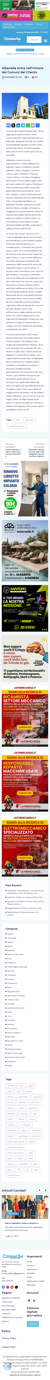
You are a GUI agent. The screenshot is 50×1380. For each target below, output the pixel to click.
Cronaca (10, 979)
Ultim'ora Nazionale (15, 954)
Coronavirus (12, 983)
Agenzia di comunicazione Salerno (25, 1375)
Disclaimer (18, 24)
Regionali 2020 (13, 991)
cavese (29, 1091)
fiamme (10, 1108)
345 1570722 (7, 1281)
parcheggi (23, 1136)
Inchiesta (11, 950)
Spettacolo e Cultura (16, 995)
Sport (9, 987)
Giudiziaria (11, 1061)
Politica (10, 934)
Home (29, 1261)
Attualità (11, 1004)
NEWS (21, 1119)
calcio (30, 1085)
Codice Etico (7, 1302)
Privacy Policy (9, 1338)
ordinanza (11, 1130)
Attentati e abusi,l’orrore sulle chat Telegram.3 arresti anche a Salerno (36, 453)
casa (9, 1091)
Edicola (33, 1324)
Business (10, 1024)
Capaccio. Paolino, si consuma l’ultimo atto (25, 897)
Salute (9, 1065)
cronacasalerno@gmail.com (12, 1273)
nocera (32, 1119)
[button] (45, 41)
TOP (18, 420)
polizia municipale (15, 1147)
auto (21, 1085)
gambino (11, 1113)
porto (31, 1153)
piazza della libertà (15, 1141)
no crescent (25, 1125)
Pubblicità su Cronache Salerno (12, 1319)
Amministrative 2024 (16, 1057)
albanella (29, 420)
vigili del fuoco (13, 1175)
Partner (39, 24)
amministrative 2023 (16, 1008)
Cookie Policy (9, 1347)
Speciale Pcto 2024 (15, 1041)
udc (27, 1169)
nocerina (11, 1125)
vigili (36, 1169)
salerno (10, 1164)
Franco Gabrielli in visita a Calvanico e (22, 1223)
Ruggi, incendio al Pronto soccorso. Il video (25, 54)
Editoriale (11, 1037)
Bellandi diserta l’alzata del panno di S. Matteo (23, 913)
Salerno (10, 942)
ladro (35, 1113)
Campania (11, 975)
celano (10, 1097)
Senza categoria (14, 1033)
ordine (24, 1130)
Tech (9, 1016)
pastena (36, 1136)
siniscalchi (23, 1164)
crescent (37, 1097)
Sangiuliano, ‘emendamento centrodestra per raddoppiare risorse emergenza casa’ (25, 891)
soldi (35, 1164)
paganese (36, 1130)
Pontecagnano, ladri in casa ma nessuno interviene (13, 453)
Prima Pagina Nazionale (17, 967)
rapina (20, 1158)
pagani (10, 1136)
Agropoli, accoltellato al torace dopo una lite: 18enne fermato (26, 902)
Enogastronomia (14, 1049)
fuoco (21, 1108)
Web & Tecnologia (14, 1053)
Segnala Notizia (9, 27)
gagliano (33, 1108)
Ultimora (10, 971)
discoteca (35, 1102)
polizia (32, 1141)
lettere (10, 1119)
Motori (10, 946)
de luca (10, 1102)
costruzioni (23, 1097)
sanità (9, 1045)
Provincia (11, 1020)
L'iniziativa (11, 963)
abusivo (10, 1085)
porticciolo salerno (15, 1153)
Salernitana (32, 1269)
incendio (24, 1113)
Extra (9, 958)
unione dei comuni (16, 426)
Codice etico (29, 24)
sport (9, 1169)
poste (9, 1158)
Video (9, 1012)
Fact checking (8, 1305)
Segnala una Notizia (11, 1298)
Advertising (7, 24)
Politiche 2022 (13, 1000)
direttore (22, 1102)
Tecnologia (11, 938)
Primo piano (12, 1028)
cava (19, 1091)
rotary (30, 1158)
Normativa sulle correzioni (9, 1311)
